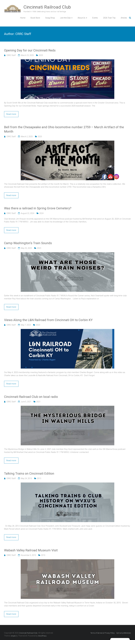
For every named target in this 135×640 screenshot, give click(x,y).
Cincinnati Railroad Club (47, 7)
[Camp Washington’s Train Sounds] (67, 253)
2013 (39, 478)
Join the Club (65, 18)
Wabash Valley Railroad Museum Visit (31, 550)
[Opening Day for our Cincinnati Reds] (67, 61)
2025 (41, 55)
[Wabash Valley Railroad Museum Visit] (67, 561)
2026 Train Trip (109, 18)
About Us (81, 18)
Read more (11, 114)
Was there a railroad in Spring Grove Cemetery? (37, 208)
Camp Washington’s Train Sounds (28, 243)
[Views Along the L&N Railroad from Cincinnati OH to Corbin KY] (67, 330)
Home (22, 18)
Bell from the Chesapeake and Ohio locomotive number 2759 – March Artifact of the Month (64, 129)
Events (95, 18)
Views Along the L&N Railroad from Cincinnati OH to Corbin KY (48, 320)
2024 (41, 213)
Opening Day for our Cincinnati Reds (30, 50)
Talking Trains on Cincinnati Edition (29, 473)
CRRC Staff (11, 55)
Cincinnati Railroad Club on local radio (31, 397)
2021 (38, 402)
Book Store (35, 18)
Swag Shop (50, 18)
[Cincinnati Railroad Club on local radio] (67, 407)
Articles (124, 18)
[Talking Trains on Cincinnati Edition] (67, 484)
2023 (39, 248)
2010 (43, 555)
